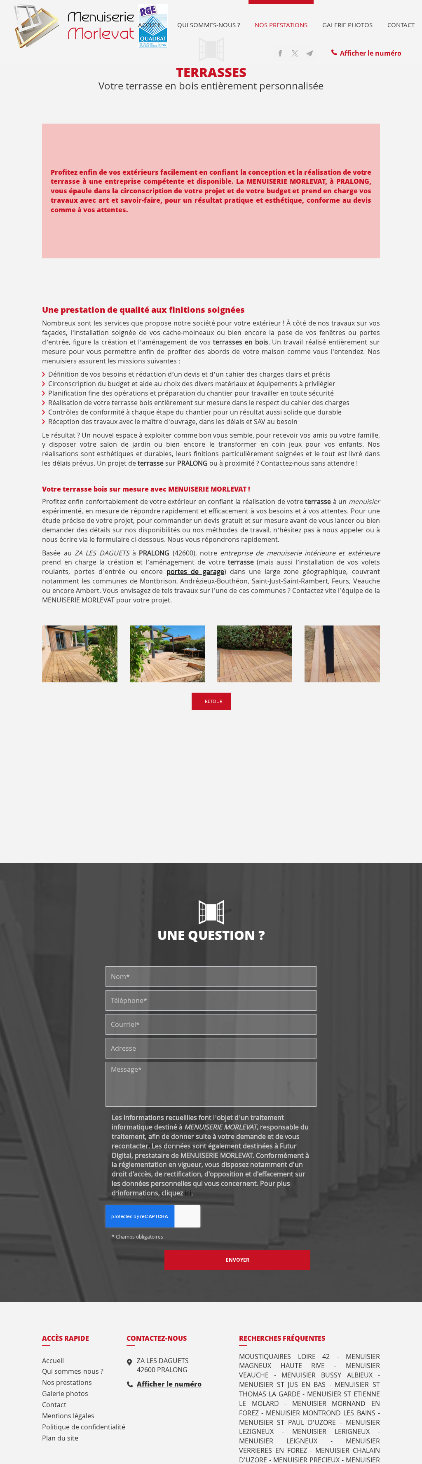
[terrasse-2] (342, 654)
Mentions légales (68, 1415)
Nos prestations (281, 25)
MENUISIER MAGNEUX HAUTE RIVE (309, 1361)
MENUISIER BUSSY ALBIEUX (326, 1375)
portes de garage (195, 571)
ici (188, 1192)
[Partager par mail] (309, 53)
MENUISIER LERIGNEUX (331, 1431)
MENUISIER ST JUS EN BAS (282, 1384)
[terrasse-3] (254, 654)
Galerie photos (347, 25)
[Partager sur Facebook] (280, 53)
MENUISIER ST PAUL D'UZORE (287, 1422)
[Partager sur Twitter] (295, 53)
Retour (213, 701)
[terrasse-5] (79, 654)
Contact (401, 25)
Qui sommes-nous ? (208, 25)
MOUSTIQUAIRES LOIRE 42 (284, 1356)
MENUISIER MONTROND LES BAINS (320, 1412)
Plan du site (60, 1438)
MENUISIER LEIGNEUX (278, 1440)
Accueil (150, 25)
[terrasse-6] (167, 654)
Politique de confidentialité (83, 1426)
